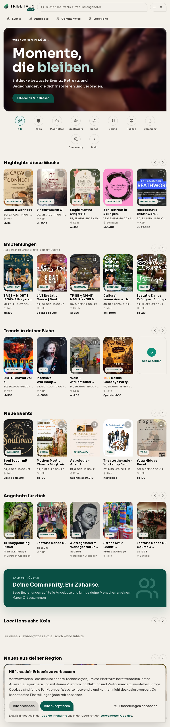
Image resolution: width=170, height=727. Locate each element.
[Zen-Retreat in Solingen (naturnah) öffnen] (118, 199)
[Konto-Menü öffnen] (158, 7)
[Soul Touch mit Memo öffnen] (18, 449)
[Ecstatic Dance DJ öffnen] (51, 528)
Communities (71, 18)
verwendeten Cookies (116, 715)
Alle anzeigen (151, 361)
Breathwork (76, 129)
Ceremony (150, 129)
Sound (113, 129)
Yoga (38, 129)
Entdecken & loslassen (33, 98)
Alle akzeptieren (57, 706)
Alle (20, 129)
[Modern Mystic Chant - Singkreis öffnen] (51, 449)
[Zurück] (154, 162)
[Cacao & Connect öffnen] (18, 197)
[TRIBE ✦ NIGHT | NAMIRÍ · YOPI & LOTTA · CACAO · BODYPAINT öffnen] (85, 284)
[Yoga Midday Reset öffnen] (151, 449)
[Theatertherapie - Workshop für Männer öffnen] (118, 449)
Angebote (41, 18)
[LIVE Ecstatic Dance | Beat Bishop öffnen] (51, 284)
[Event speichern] (27, 173)
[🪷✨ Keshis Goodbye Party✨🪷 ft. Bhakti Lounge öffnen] (118, 367)
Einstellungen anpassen (138, 706)
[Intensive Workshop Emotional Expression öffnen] (51, 367)
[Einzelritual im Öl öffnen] (51, 197)
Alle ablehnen (24, 706)
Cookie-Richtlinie (54, 715)
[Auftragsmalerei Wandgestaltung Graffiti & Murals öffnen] (85, 530)
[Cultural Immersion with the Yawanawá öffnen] (118, 284)
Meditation (57, 129)
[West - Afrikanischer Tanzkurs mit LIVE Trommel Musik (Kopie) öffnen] (85, 367)
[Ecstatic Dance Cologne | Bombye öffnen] (151, 284)
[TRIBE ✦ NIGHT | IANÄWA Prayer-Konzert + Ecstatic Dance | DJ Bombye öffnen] (18, 284)
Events (16, 18)
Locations (100, 18)
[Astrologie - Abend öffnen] (85, 449)
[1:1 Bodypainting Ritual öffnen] (18, 530)
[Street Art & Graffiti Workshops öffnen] (118, 530)
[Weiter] (162, 162)
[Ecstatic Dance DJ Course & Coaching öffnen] (151, 530)
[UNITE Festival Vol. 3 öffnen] (18, 367)
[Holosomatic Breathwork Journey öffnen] (151, 199)
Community (75, 147)
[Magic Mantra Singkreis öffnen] (85, 199)
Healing (131, 129)
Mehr (94, 147)
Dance (94, 129)
